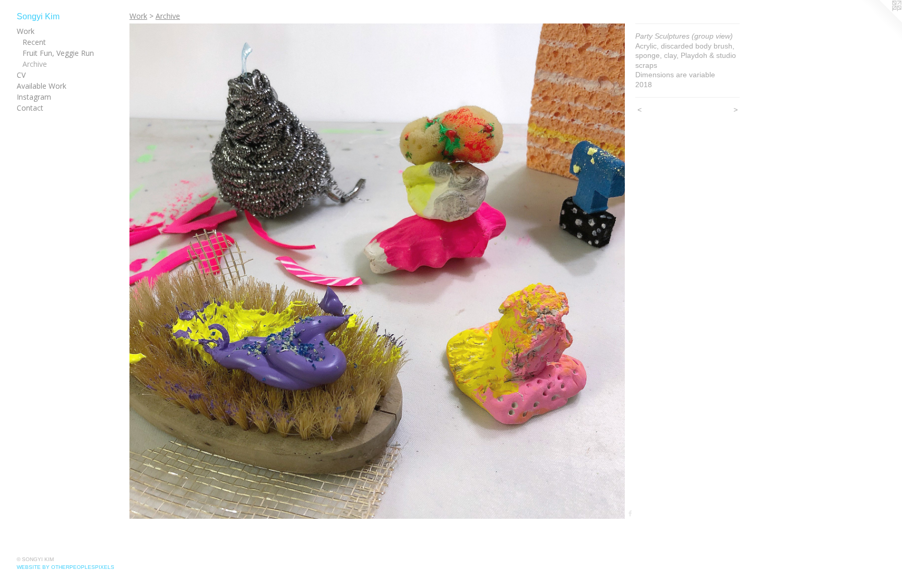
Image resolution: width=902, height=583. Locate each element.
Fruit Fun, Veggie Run (58, 53)
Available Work (41, 86)
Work (25, 31)
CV (21, 75)
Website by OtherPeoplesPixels (65, 567)
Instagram (34, 97)
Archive (34, 64)
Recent (34, 42)
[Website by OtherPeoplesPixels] (881, 21)
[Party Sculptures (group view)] (377, 271)
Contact (30, 108)
